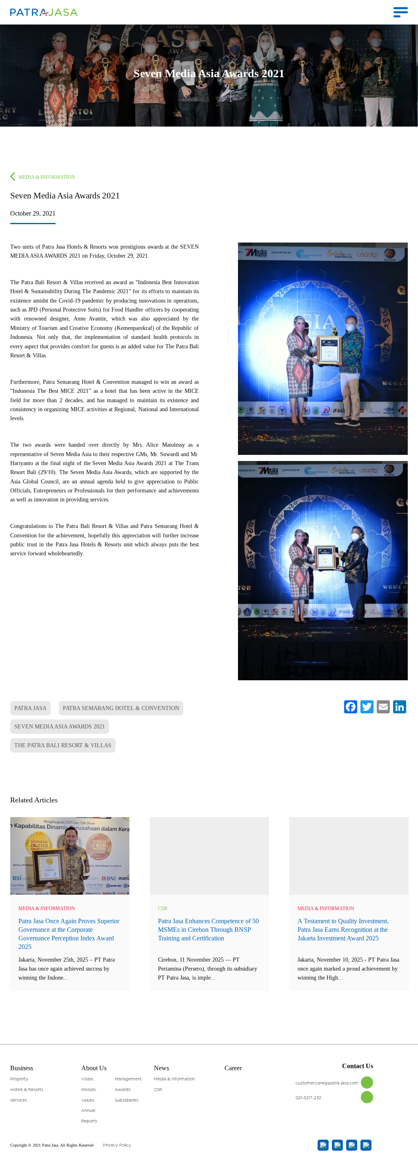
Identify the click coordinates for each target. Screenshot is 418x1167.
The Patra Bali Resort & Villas (62, 745)
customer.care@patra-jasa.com (327, 1083)
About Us (94, 1068)
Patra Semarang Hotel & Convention (121, 708)
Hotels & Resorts (26, 1090)
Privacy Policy (117, 1145)
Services (18, 1100)
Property (19, 1079)
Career (233, 1068)
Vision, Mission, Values (88, 1089)
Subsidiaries (126, 1100)
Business (21, 1068)
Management (128, 1079)
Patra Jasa (30, 708)
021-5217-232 (308, 1098)
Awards (123, 1090)
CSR (162, 908)
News (161, 1068)
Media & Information (46, 177)
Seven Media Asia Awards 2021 (59, 727)
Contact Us (357, 1065)
